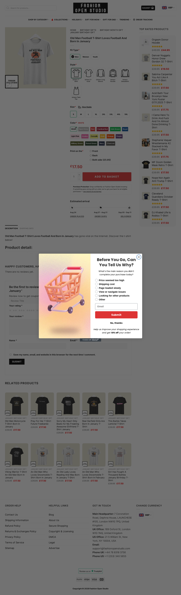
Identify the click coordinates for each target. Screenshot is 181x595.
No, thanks (116, 323)
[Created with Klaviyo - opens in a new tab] (90, 339)
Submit (116, 315)
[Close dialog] (138, 257)
